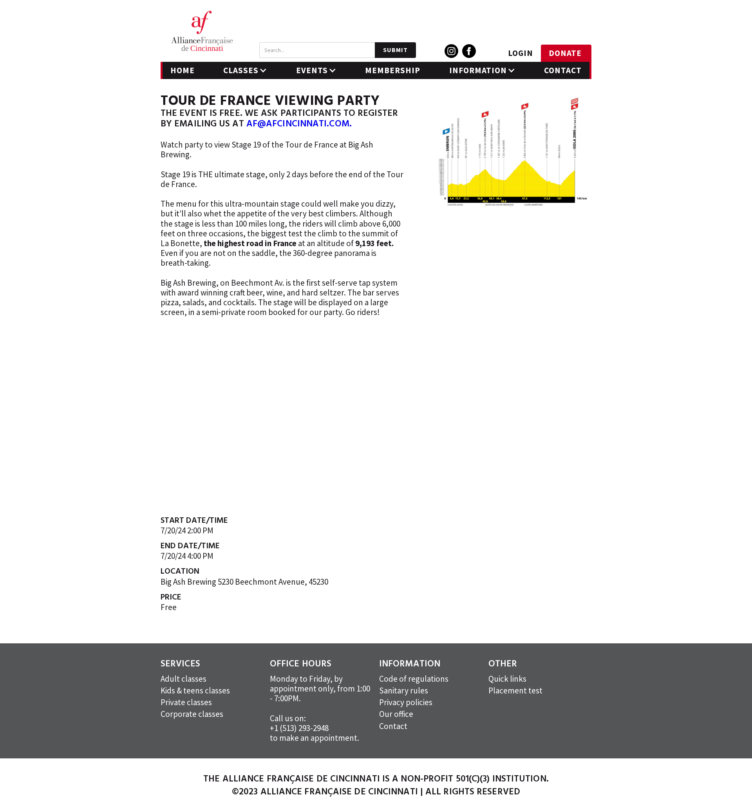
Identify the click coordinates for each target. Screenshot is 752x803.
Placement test (515, 690)
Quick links (507, 678)
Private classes (186, 702)
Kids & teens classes (195, 690)
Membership (392, 70)
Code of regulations (413, 678)
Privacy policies (405, 702)
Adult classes (183, 678)
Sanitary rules (403, 690)
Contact (563, 70)
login (520, 53)
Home (182, 70)
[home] (202, 31)
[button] (245, 70)
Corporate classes (192, 714)
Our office (396, 714)
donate (565, 53)
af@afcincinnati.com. (299, 124)
